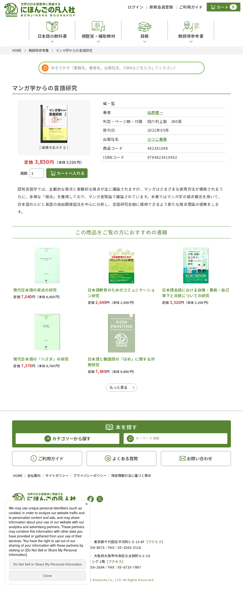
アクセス (155, 541)
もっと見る (118, 387)
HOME (18, 475)
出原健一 (155, 112)
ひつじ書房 (157, 139)
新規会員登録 (161, 7)
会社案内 (34, 475)
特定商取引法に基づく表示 (131, 475)
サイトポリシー (57, 475)
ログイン (136, 7)
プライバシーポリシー (90, 475)
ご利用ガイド (191, 7)
